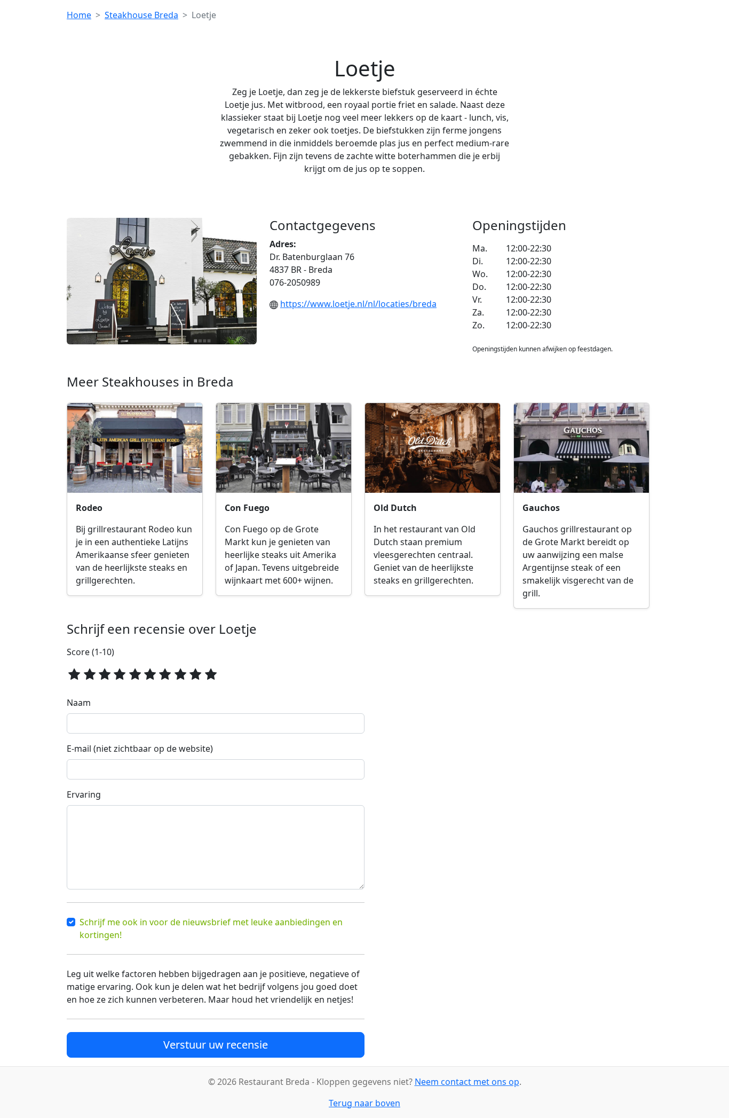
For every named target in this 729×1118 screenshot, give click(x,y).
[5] (135, 673)
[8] (180, 673)
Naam (79, 702)
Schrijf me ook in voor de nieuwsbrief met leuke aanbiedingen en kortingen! (211, 928)
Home (79, 15)
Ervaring (84, 794)
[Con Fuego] (283, 448)
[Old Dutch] (432, 448)
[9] (195, 673)
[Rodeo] (134, 448)
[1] (74, 673)
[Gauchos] (581, 448)
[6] (149, 673)
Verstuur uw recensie (215, 1044)
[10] (210, 673)
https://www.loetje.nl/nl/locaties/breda (358, 304)
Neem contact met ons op (467, 1082)
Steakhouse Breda (141, 15)
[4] (119, 673)
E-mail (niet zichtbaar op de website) (140, 748)
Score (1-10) (90, 652)
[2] (89, 673)
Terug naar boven (364, 1103)
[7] (164, 673)
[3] (104, 673)
